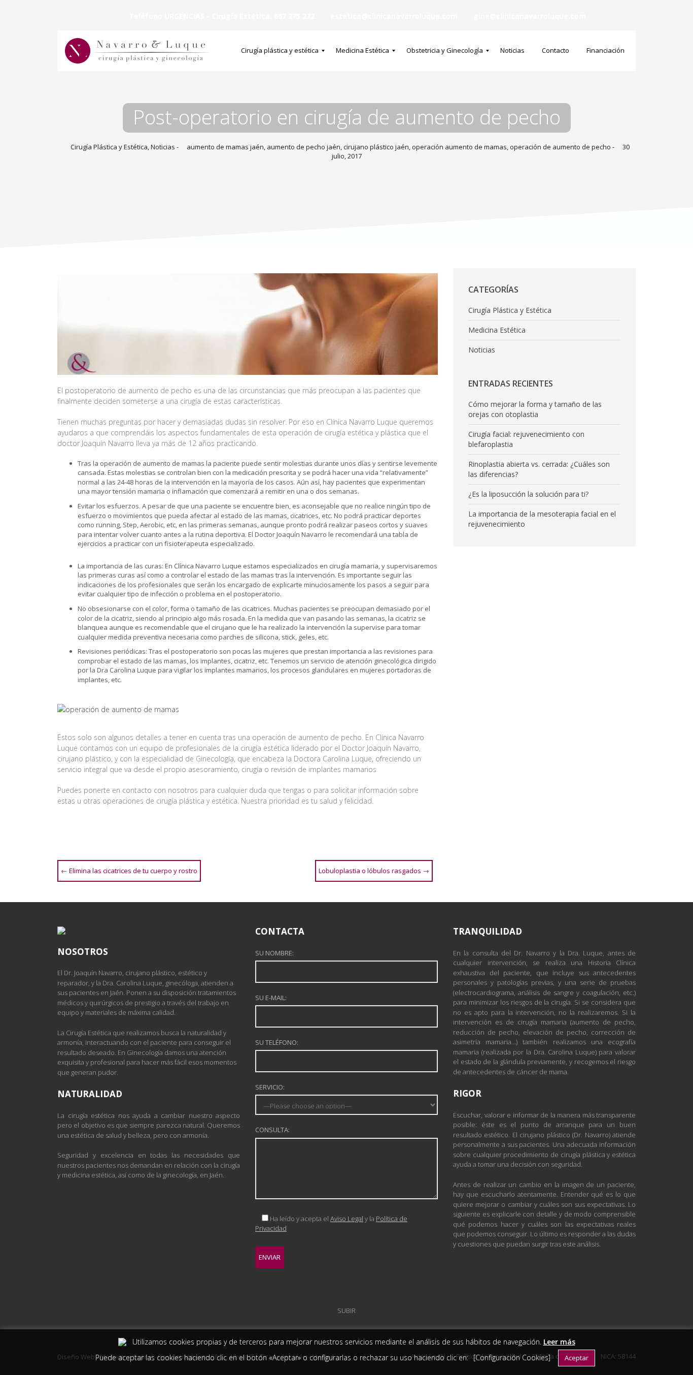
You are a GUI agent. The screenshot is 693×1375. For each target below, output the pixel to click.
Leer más (559, 1342)
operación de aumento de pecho (560, 146)
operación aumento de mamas (459, 146)
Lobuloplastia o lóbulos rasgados (374, 870)
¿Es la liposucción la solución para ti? (528, 494)
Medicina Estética (497, 330)
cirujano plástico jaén (376, 146)
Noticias (163, 146)
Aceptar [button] (576, 1357)
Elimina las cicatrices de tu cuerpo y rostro (129, 870)
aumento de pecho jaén (303, 146)
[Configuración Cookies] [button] (511, 1357)
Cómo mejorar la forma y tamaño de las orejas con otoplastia (535, 409)
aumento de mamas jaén (225, 146)
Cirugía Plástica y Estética (109, 146)
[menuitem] (279, 51)
